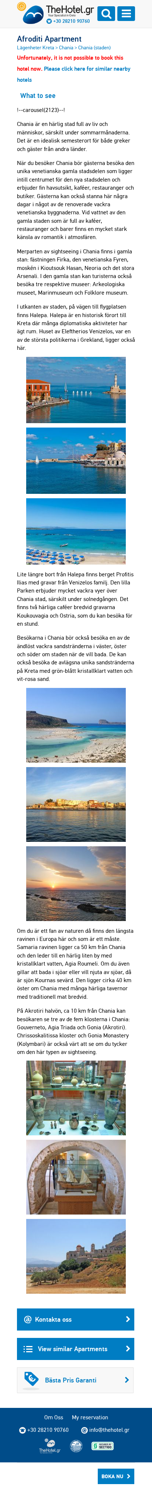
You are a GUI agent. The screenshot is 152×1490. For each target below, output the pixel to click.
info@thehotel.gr (109, 1429)
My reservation (90, 1417)
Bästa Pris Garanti (70, 1380)
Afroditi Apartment (49, 39)
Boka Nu (112, 1476)
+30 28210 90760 (71, 21)
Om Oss (53, 1417)
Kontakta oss (53, 1319)
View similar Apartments (71, 1349)
